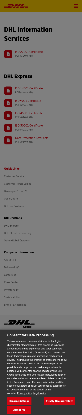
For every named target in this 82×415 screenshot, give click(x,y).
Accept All (19, 409)
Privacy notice (24, 393)
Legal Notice (39, 393)
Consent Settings (19, 401)
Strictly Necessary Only (59, 401)
